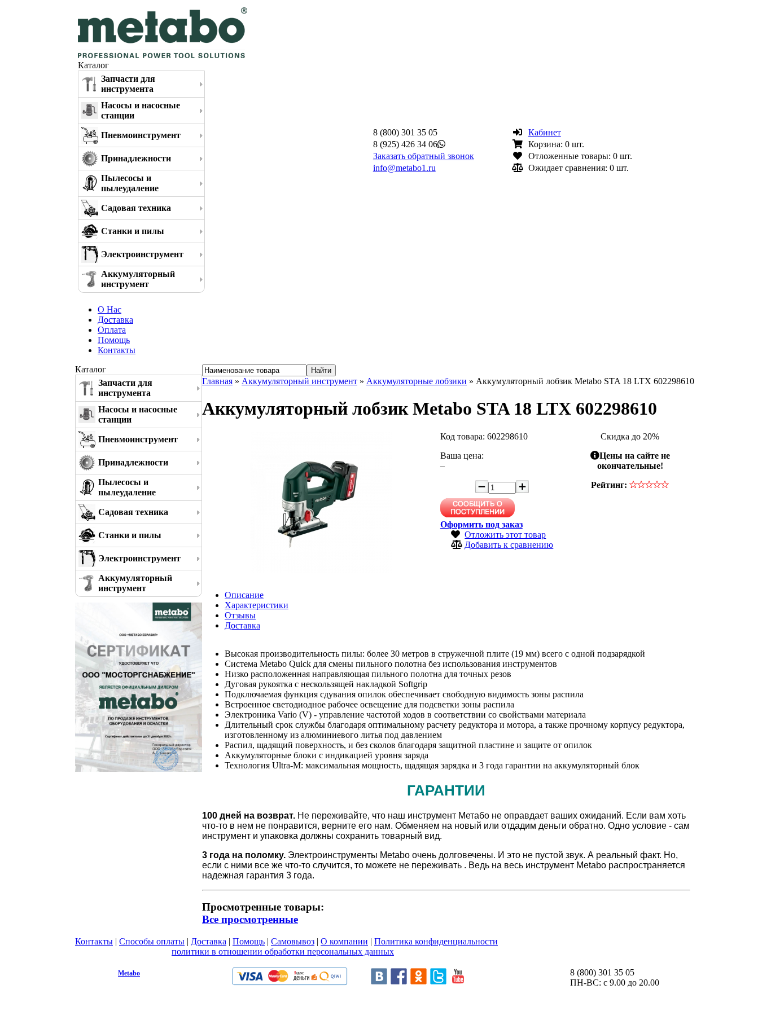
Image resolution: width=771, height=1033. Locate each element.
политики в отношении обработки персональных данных (283, 951)
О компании (344, 941)
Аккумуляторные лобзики (416, 381)
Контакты (116, 350)
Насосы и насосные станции (140, 110)
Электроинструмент (142, 254)
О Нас (109, 309)
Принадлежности (136, 158)
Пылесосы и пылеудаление (130, 183)
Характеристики (256, 605)
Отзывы (240, 615)
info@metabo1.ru (404, 168)
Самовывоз (292, 941)
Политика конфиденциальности (436, 941)
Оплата (112, 330)
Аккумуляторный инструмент (138, 279)
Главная (217, 381)
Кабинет (544, 132)
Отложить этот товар (505, 534)
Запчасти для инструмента (128, 84)
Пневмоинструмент (141, 135)
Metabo (129, 973)
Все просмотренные (250, 919)
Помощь (114, 340)
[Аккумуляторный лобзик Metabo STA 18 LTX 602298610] (321, 569)
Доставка (115, 319)
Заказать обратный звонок (423, 156)
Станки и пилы (132, 231)
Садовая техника (136, 208)
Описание (244, 595)
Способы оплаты (152, 941)
